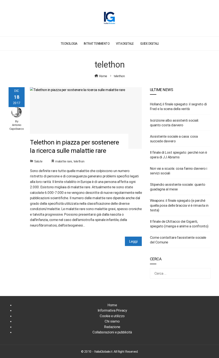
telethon (78, 161)
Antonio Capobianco (16, 126)
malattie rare (63, 161)
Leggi (133, 241)
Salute (38, 161)
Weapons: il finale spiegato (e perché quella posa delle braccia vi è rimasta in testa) (179, 205)
